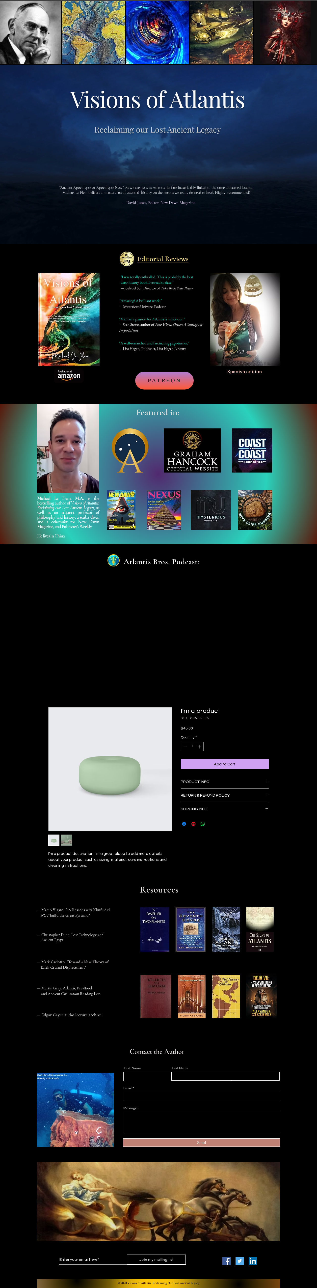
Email (127, 1088)
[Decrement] (185, 747)
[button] (158, 337)
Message (130, 1108)
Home (53, 690)
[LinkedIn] (253, 1261)
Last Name (180, 1068)
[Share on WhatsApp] (203, 824)
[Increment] (200, 747)
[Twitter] (240, 1261)
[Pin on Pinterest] (193, 824)
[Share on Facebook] (184, 824)
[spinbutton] (192, 747)
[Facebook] (226, 1261)
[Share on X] (212, 824)
